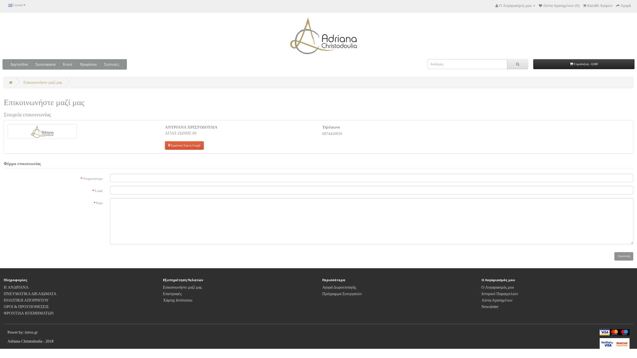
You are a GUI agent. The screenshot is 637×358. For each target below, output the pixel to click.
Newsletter (489, 307)
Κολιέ (68, 64)
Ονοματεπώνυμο (93, 178)
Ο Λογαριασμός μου (497, 287)
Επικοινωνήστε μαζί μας (42, 82)
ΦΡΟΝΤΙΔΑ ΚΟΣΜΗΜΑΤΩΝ (29, 313)
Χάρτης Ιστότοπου (177, 300)
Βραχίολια (88, 64)
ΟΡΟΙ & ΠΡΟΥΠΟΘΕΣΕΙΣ (26, 307)
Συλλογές (111, 64)
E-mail (99, 191)
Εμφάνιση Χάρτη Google (185, 145)
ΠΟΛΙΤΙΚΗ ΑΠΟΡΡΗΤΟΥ (26, 300)
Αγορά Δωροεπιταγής (339, 287)
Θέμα (99, 203)
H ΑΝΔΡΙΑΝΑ (16, 287)
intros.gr (31, 332)
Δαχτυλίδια (19, 64)
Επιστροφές (172, 294)
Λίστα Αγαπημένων (497, 300)
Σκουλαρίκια (45, 64)
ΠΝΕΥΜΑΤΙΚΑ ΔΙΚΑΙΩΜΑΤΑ (30, 294)
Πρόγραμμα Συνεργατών (342, 294)
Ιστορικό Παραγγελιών (499, 294)
